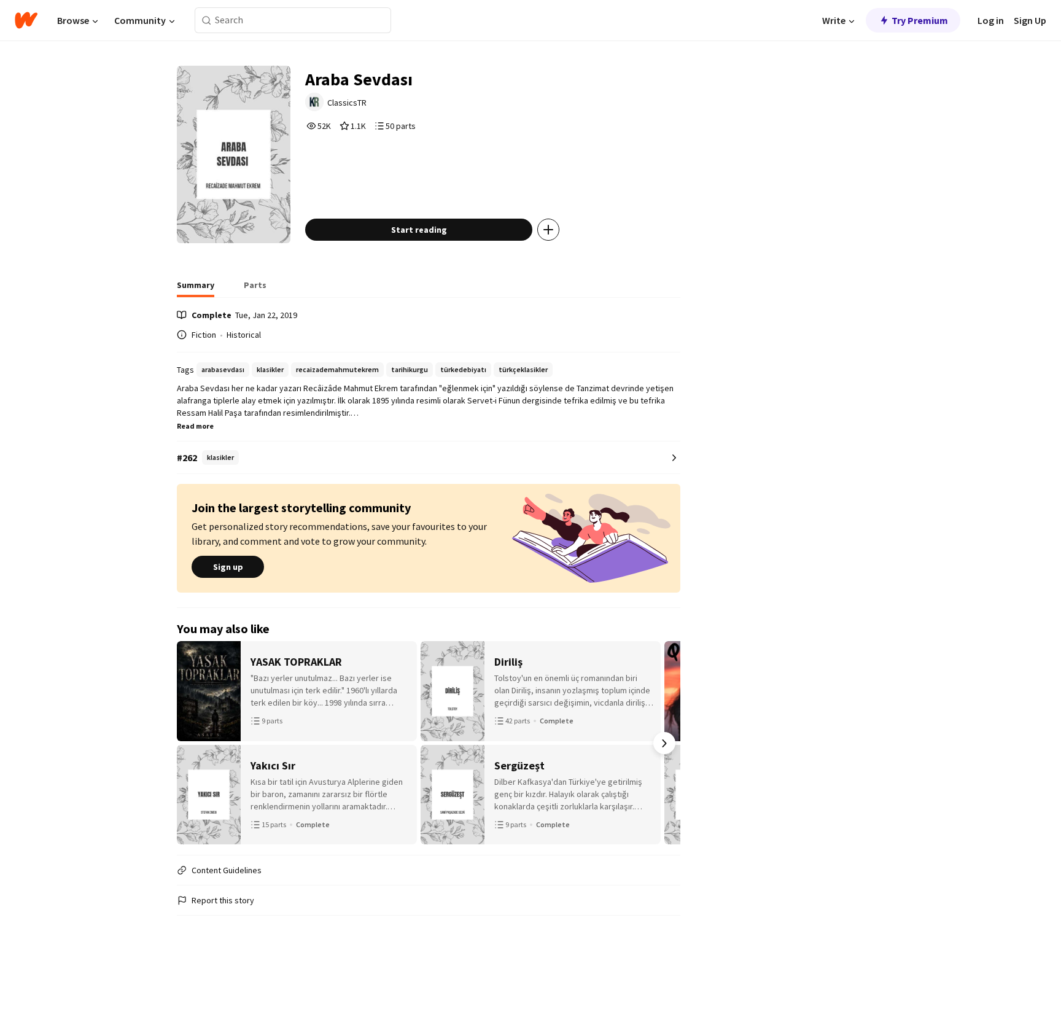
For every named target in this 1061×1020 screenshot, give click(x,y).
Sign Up (1030, 20)
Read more (195, 425)
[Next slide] (664, 743)
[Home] (26, 20)
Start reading (419, 229)
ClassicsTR (347, 102)
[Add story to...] (548, 230)
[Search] (207, 20)
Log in (990, 20)
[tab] (195, 288)
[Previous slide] (193, 743)
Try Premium (920, 20)
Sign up (228, 566)
